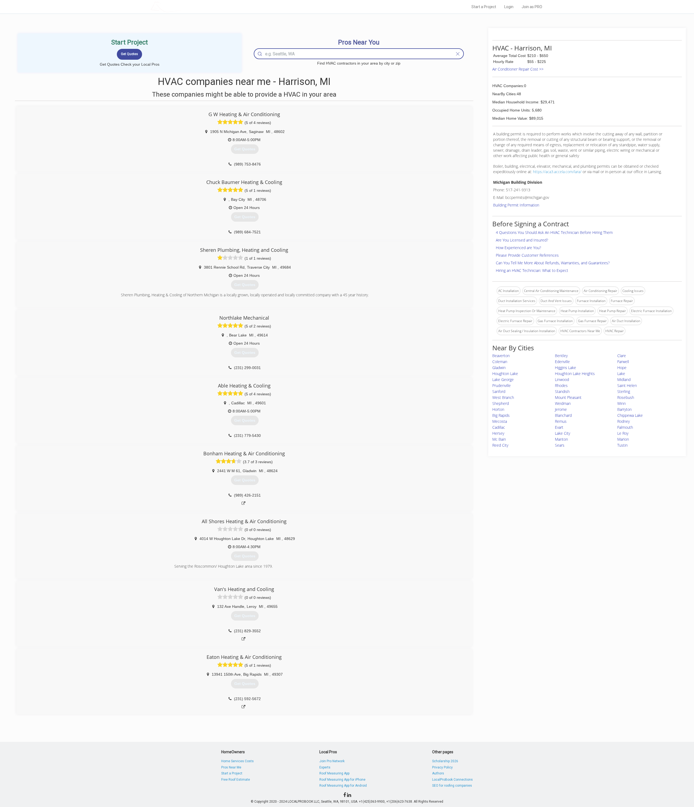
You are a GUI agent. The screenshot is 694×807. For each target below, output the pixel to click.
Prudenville (501, 385)
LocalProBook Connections (452, 779)
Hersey (498, 433)
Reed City (500, 445)
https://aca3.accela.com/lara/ (557, 171)
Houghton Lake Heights (575, 373)
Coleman (499, 361)
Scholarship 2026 (445, 761)
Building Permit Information (516, 205)
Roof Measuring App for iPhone (342, 779)
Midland (624, 379)
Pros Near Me (231, 767)
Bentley (561, 355)
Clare (621, 355)
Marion (623, 439)
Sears (559, 445)
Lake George (503, 379)
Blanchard (563, 415)
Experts (324, 767)
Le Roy (622, 433)
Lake (621, 373)
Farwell (623, 361)
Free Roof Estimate (235, 779)
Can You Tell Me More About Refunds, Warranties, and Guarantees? (553, 262)
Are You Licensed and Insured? (522, 240)
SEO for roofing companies (452, 785)
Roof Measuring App (334, 773)
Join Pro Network (332, 761)
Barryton (624, 409)
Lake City (562, 433)
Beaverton (501, 355)
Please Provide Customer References (527, 255)
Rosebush (625, 397)
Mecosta (499, 421)
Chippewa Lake (630, 415)
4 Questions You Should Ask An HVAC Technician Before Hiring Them (554, 232)
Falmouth (625, 427)
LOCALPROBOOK (182, 6)
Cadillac (498, 427)
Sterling (623, 391)
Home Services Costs (237, 761)
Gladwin (499, 367)
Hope (621, 367)
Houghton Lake (505, 373)
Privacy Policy (442, 767)
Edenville (562, 361)
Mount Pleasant (568, 397)
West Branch (503, 397)
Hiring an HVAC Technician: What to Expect (532, 270)
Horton (498, 409)
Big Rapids (501, 415)
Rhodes (561, 385)
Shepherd (500, 403)
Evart (559, 427)
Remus (561, 421)
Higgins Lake (565, 367)
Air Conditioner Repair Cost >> (518, 69)
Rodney (623, 421)
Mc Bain (499, 439)
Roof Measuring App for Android (343, 785)
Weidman (563, 403)
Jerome (561, 409)
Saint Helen (627, 385)
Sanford (498, 391)
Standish (562, 391)
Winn (621, 403)
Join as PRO (532, 7)
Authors (438, 773)
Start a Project (483, 7)
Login (508, 7)
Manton (561, 439)
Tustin (622, 445)
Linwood (562, 379)
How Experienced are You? (518, 247)
